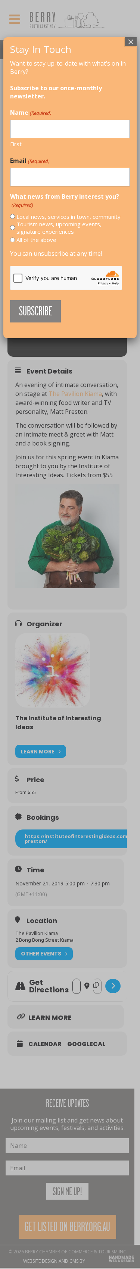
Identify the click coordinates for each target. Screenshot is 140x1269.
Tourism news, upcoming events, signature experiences (59, 227)
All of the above (36, 239)
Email (29, 161)
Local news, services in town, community (68, 216)
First (16, 144)
